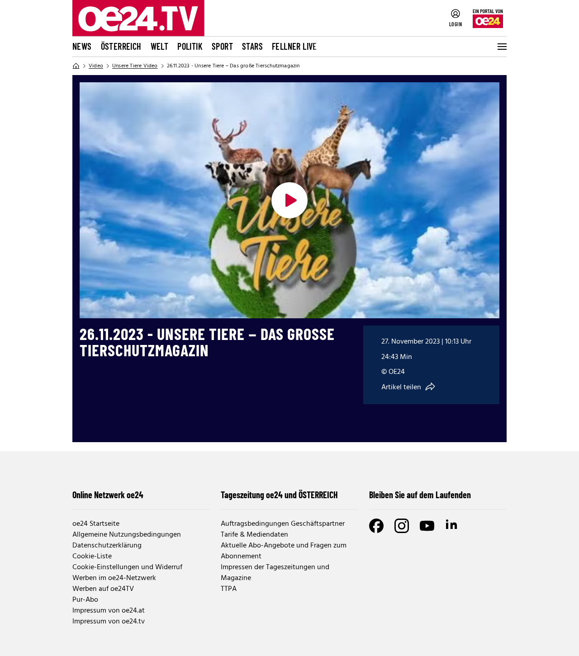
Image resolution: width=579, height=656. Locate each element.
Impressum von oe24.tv (108, 622)
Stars (252, 46)
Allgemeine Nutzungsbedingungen (126, 535)
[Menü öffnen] (501, 46)
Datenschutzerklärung (107, 546)
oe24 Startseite (95, 524)
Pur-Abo (85, 600)
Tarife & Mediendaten (254, 535)
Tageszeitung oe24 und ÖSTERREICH (279, 494)
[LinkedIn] (452, 526)
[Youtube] (427, 526)
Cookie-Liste (92, 556)
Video (96, 66)
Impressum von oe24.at (108, 611)
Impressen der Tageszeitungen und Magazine (275, 573)
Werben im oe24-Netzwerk (114, 578)
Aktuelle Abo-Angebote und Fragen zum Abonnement (283, 551)
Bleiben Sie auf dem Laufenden (420, 494)
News (82, 46)
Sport (222, 46)
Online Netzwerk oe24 (107, 494)
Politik (190, 46)
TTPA (229, 589)
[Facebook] (376, 526)
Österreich (121, 46)
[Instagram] (401, 526)
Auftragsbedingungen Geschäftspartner (283, 524)
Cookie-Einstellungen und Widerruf (127, 567)
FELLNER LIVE (294, 46)
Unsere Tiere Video (135, 66)
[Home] (76, 66)
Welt (160, 46)
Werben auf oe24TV (103, 589)
